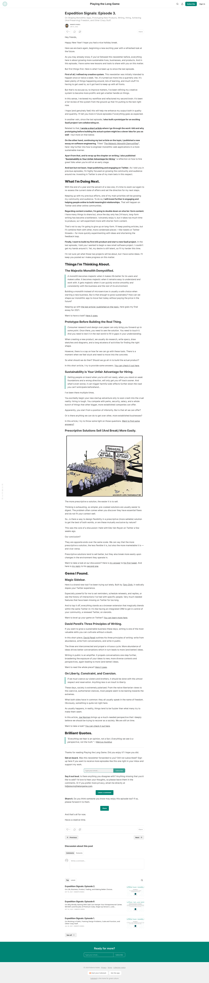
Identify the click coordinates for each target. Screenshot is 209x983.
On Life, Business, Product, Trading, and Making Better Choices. (89, 889)
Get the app (115, 973)
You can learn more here (115, 617)
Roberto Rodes (75, 24)
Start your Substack (98, 973)
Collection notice (119, 967)
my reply (76, 566)
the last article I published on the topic (100, 307)
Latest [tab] (73, 880)
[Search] (177, 4)
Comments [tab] (70, 853)
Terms (110, 967)
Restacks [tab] (79, 853)
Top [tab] (67, 880)
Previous (73, 837)
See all (69, 935)
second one (92, 566)
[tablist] (74, 853)
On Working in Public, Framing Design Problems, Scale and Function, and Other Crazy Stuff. (92, 922)
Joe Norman (84, 717)
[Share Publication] (182, 4)
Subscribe (191, 4)
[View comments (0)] (74, 32)
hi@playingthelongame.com (78, 786)
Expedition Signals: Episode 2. (80, 886)
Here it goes (92, 315)
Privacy (103, 967)
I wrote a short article (91, 128)
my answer (115, 563)
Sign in (202, 4)
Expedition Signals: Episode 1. (80, 918)
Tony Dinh (128, 584)
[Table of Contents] (2, 491)
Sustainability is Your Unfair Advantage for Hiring (90, 159)
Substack (93, 978)
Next (137, 837)
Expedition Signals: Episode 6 (80, 901)
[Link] (62, 181)
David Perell (89, 637)
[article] (104, 890)
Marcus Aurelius (104, 742)
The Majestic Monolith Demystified (121, 143)
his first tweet (130, 563)
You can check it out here (126, 365)
